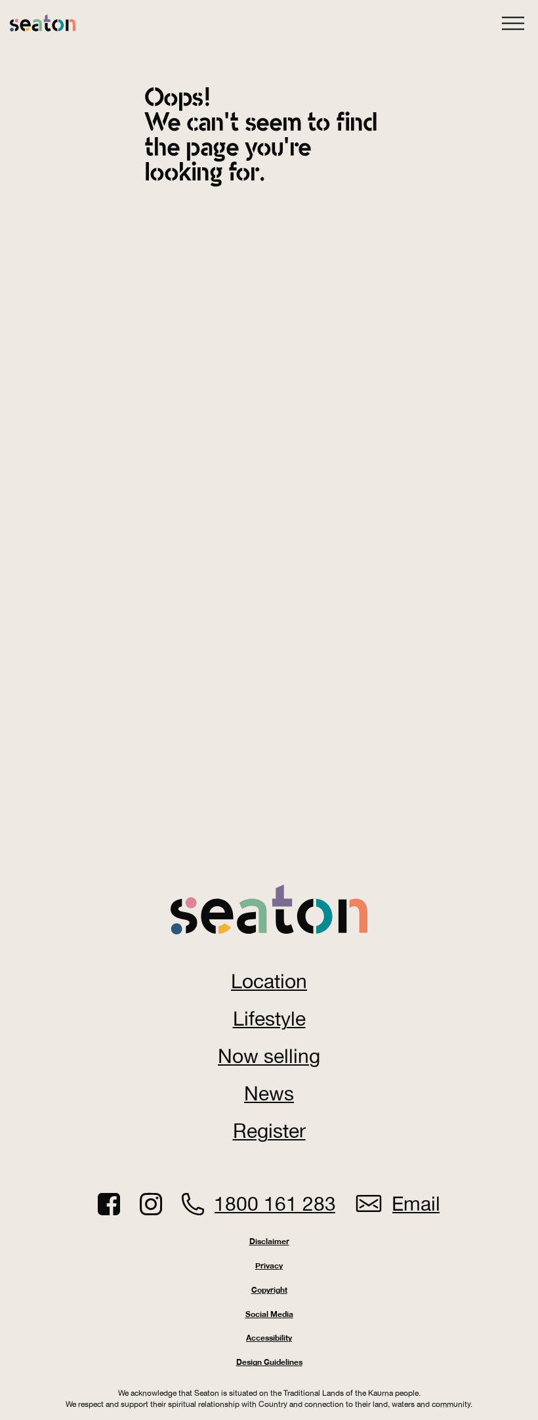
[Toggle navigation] (513, 20)
